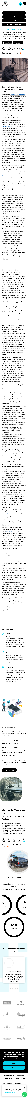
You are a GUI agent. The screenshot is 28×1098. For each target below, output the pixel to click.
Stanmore (5, 747)
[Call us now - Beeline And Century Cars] (20, 4)
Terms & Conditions (7, 1083)
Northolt (16, 747)
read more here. (10, 1092)
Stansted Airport (7, 126)
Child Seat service (8, 176)
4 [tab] (17, 988)
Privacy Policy (17, 1083)
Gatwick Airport (20, 1078)
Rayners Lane (6, 743)
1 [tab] (10, 988)
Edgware (16, 740)
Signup (14, 1067)
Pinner (16, 743)
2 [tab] (12, 988)
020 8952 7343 (11, 531)
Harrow (4, 740)
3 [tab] (15, 988)
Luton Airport (20, 1075)
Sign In (14, 1063)
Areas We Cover (9, 770)
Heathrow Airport (9, 1075)
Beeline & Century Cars (17, 94)
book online (9, 514)
